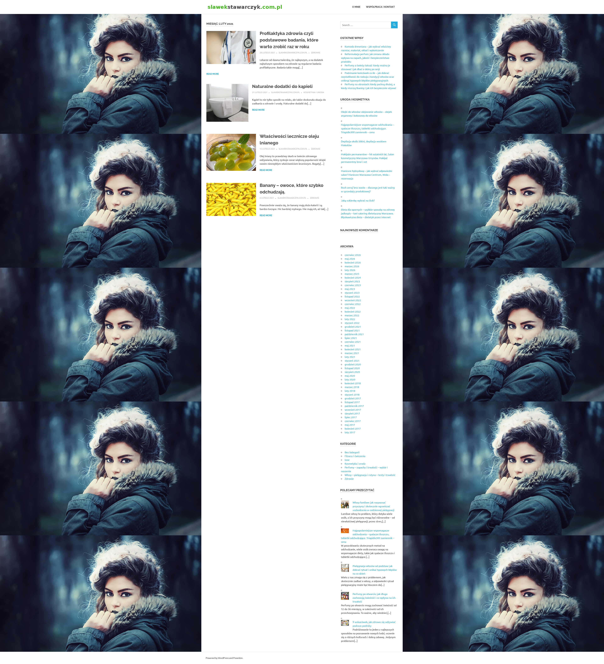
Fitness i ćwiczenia (355, 456)
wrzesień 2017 (353, 409)
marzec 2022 (352, 315)
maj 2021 (350, 345)
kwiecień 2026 (353, 262)
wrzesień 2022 (353, 300)
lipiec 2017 (351, 417)
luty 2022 (350, 319)
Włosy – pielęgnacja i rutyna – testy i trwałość (370, 474)
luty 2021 (350, 356)
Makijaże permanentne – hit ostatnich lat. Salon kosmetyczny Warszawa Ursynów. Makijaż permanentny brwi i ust (367, 158)
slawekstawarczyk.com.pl (293, 52)
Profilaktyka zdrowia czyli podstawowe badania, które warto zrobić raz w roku (289, 40)
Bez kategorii (352, 452)
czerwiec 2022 (353, 303)
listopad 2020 (352, 368)
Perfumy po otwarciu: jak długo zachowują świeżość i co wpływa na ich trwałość (374, 597)
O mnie (356, 7)
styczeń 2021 (352, 360)
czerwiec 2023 (353, 285)
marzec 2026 (352, 266)
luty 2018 (350, 390)
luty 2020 (350, 379)
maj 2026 (350, 258)
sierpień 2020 (352, 371)
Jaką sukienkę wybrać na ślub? (358, 200)
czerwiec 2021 (353, 341)
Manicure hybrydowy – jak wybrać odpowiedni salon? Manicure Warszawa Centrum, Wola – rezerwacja (366, 174)
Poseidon (238, 657)
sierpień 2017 (352, 413)
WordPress (223, 657)
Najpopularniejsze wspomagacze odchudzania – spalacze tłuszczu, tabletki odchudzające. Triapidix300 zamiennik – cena (367, 128)
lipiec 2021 (351, 337)
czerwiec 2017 (353, 420)
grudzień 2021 (353, 326)
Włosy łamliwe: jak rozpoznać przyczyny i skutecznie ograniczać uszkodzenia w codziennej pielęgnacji (373, 506)
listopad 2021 (352, 330)
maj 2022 (350, 307)
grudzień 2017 (353, 398)
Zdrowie (315, 52)
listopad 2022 (352, 296)
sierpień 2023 (352, 281)
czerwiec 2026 (353, 254)
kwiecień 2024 (353, 277)
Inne (347, 459)
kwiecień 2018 (353, 383)
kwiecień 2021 (353, 349)
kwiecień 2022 (353, 311)
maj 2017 (350, 424)
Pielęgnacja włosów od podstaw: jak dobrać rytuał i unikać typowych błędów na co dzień (375, 569)
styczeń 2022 (352, 322)
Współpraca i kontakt (380, 7)
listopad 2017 (352, 402)
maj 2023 (350, 288)
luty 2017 (350, 432)
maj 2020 (350, 375)
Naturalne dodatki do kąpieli (282, 86)
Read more (212, 74)
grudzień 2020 (353, 364)
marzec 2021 (352, 352)
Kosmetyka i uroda (314, 92)
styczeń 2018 (352, 394)
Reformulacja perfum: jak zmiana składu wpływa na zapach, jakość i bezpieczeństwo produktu (365, 57)
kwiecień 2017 (353, 428)
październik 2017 (354, 405)
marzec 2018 (352, 386)
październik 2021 (354, 334)
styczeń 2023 (352, 292)
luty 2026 (350, 269)
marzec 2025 (352, 273)
